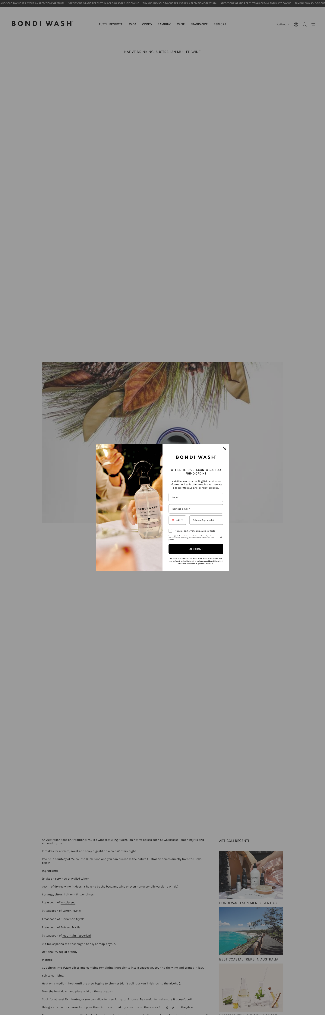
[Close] (224, 448)
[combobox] (177, 520)
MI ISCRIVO (195, 549)
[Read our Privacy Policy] (221, 536)
